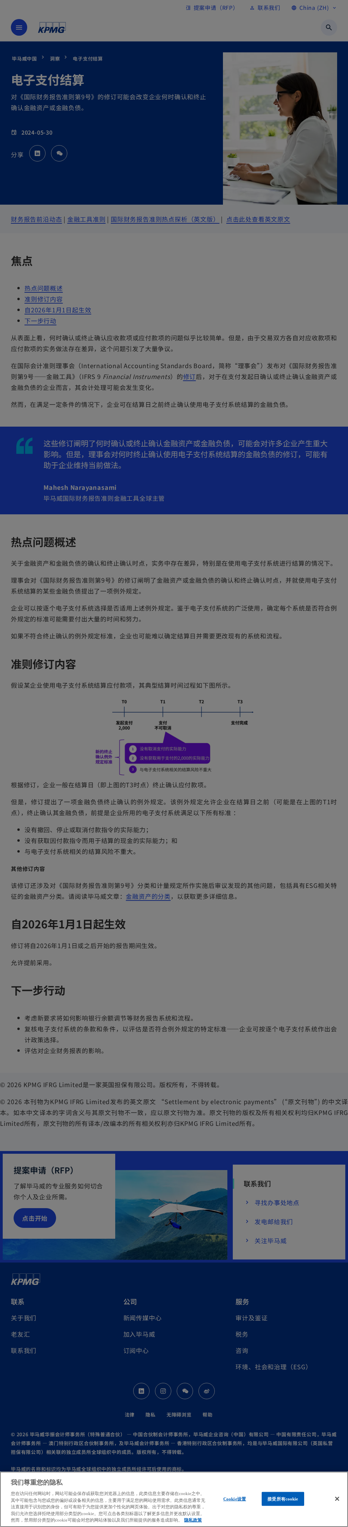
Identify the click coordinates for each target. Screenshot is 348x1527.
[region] (174, 1499)
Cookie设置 (234, 1498)
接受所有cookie (282, 1498)
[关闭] (337, 1498)
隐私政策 (193, 1520)
